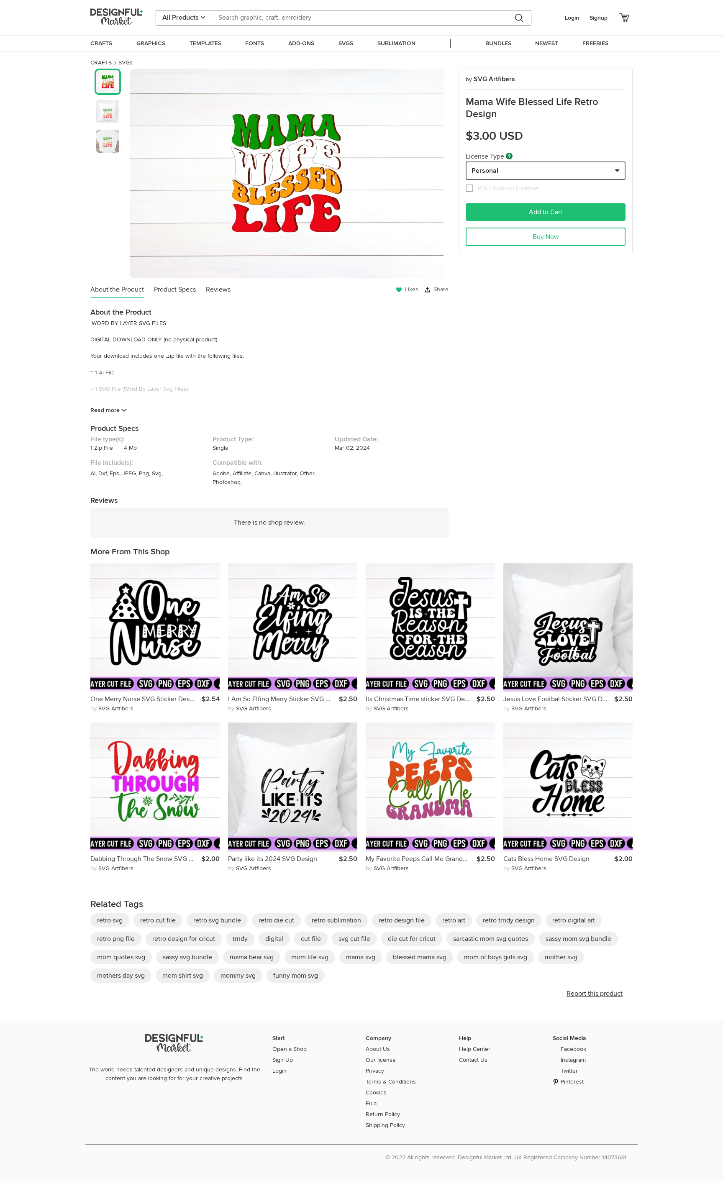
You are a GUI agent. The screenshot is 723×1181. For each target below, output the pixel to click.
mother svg (561, 957)
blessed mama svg (419, 957)
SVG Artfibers (490, 79)
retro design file (402, 920)
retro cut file (158, 920)
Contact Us (473, 1059)
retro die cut (276, 920)
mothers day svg (121, 975)
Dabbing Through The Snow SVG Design (145, 859)
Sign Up (282, 1059)
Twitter (569, 1070)
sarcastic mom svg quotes (490, 939)
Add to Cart (545, 212)
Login (572, 17)
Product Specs (175, 289)
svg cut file (354, 939)
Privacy (375, 1070)
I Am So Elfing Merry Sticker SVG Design (283, 699)
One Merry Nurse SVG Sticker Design (144, 699)
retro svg (110, 920)
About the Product (117, 289)
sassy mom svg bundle (578, 939)
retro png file (116, 939)
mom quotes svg (121, 957)
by (111, 708)
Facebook (573, 1049)
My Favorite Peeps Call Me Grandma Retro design (421, 859)
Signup (599, 17)
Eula (371, 1103)
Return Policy (383, 1114)
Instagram (573, 1059)
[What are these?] (509, 156)
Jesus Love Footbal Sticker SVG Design (558, 699)
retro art (453, 920)
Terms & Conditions (391, 1081)
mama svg (360, 957)
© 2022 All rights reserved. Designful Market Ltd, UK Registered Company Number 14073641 (505, 1157)
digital (274, 939)
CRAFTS (101, 62)
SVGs (125, 62)
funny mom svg (295, 975)
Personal (485, 171)
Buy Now (546, 237)
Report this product (595, 993)
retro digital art (573, 920)
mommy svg (238, 975)
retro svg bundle (217, 920)
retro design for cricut (183, 939)
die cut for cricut (412, 939)
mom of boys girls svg (495, 957)
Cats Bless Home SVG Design (546, 859)
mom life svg (309, 957)
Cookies (376, 1092)
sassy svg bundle (187, 957)
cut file (311, 939)
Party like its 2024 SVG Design (272, 859)
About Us (378, 1049)
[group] (286, 173)
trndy (240, 939)
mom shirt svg (182, 975)
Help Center (474, 1049)
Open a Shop (289, 1049)
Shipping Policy (385, 1125)
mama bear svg (252, 957)
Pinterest (572, 1081)
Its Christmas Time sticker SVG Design (421, 699)
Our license (381, 1059)
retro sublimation (336, 920)
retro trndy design (509, 920)
